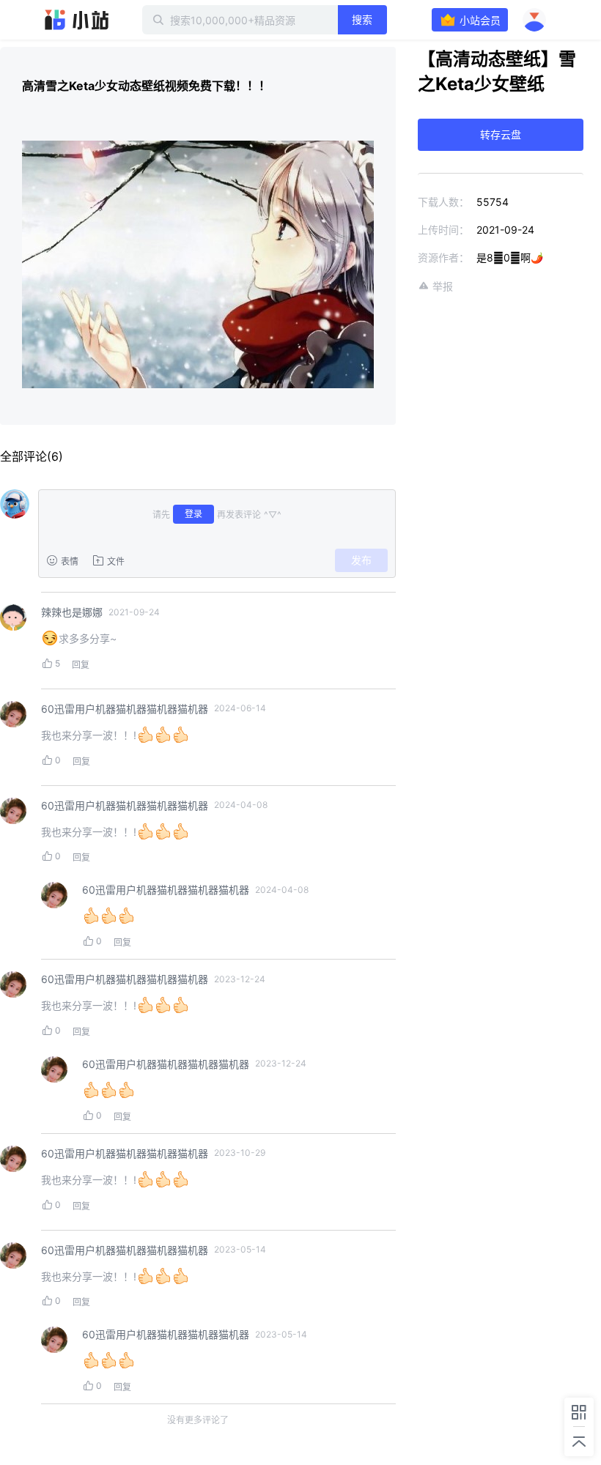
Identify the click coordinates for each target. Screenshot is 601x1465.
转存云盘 (500, 134)
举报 (442, 286)
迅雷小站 (77, 20)
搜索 (362, 19)
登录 (193, 513)
